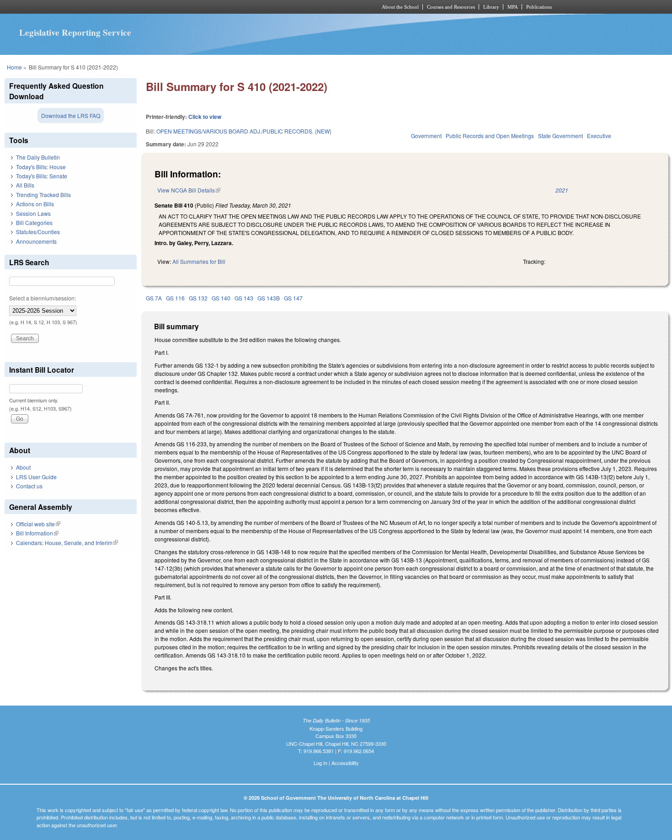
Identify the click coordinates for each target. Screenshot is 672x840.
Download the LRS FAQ (70, 115)
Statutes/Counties (38, 231)
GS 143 (244, 298)
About (23, 467)
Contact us (29, 486)
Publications (539, 7)
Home (14, 67)
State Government (560, 135)
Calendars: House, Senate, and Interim (67, 542)
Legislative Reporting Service (75, 32)
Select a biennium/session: (42, 298)
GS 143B (268, 298)
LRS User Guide (36, 477)
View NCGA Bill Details (188, 190)
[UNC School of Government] (215, 7)
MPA (512, 7)
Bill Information (37, 533)
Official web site (38, 524)
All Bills (25, 185)
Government (426, 135)
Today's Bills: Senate (41, 176)
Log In (320, 762)
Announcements (36, 241)
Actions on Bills (35, 204)
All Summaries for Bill (198, 261)
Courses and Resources (451, 7)
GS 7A (154, 298)
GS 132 (198, 298)
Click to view (204, 116)
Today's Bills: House (41, 167)
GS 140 (221, 298)
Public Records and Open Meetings (490, 135)
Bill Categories (34, 222)
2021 (561, 190)
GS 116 (175, 298)
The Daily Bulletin (38, 157)
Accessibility (345, 762)
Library (491, 7)
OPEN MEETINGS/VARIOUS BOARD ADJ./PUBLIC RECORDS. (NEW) (243, 131)
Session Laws (33, 213)
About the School (400, 7)
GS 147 (293, 298)
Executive (599, 135)
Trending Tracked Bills (43, 194)
